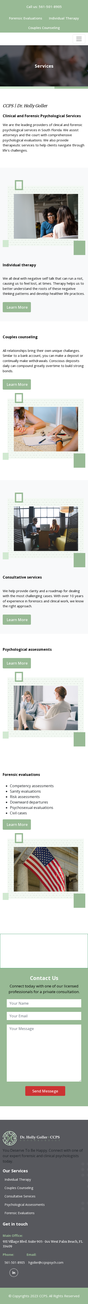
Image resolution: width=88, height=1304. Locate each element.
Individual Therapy (64, 18)
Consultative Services (20, 1196)
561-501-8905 (15, 1262)
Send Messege (45, 1091)
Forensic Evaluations (25, 18)
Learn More (17, 307)
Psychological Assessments (25, 1204)
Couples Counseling (44, 27)
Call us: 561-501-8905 (44, 6)
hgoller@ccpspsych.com (45, 1262)
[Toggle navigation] (79, 38)
